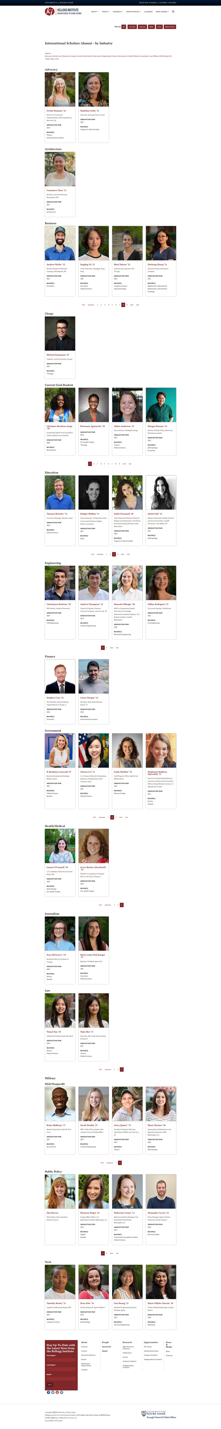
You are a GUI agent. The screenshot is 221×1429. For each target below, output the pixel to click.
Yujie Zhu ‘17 (86, 1031)
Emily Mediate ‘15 (123, 771)
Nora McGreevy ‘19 (56, 954)
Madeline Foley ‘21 (89, 110)
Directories (106, 1347)
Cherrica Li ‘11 (87, 771)
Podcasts (169, 1355)
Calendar (148, 12)
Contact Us (73, 1418)
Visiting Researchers (151, 1351)
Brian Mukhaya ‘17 (56, 1125)
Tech (57, 59)
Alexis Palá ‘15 (155, 513)
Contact (84, 1351)
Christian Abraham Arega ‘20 (59, 427)
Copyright (48, 1412)
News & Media (161, 12)
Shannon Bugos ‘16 (89, 1212)
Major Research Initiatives (128, 1348)
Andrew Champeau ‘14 (91, 604)
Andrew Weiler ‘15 (56, 264)
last (137, 305)
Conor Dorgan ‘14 (89, 697)
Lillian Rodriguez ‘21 (158, 604)
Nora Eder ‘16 (87, 1303)
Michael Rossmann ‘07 (58, 354)
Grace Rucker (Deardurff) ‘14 (93, 868)
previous (91, 305)
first (83, 305)
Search (173, 12)
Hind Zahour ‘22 (122, 264)
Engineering (106, 56)
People (105, 12)
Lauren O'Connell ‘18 (57, 867)
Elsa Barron (52, 1212)
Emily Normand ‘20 (123, 513)
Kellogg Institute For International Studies (60, 1415)
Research (117, 12)
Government (122, 56)
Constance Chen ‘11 (56, 190)
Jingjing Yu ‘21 (87, 264)
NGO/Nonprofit (165, 56)
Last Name (51, 1365)
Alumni (105, 1351)
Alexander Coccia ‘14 (158, 1212)
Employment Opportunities (86, 1364)
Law (150, 56)
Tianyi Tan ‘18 (54, 1031)
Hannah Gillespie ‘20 (124, 604)
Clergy (73, 56)
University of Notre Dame (66, 1412)
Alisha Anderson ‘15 (124, 426)
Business (66, 56)
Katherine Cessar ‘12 (124, 1212)
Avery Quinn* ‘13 (122, 1125)
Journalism (144, 56)
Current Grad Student (84, 56)
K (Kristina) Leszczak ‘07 (59, 771)
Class (159, 27)
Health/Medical (134, 56)
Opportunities (133, 12)
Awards (83, 1359)
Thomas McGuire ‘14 (57, 513)
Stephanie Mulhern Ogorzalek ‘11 (157, 772)
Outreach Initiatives (88, 1355)
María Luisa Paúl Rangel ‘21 (92, 955)
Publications (127, 1353)
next (132, 305)
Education (97, 56)
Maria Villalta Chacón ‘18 (160, 1303)
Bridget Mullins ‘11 (89, 513)
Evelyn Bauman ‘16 (56, 110)
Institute (84, 1347)
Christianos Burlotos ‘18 (59, 604)
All (124, 27)
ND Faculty (148, 1347)
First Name (51, 1355)
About (94, 12)
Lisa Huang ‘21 (121, 1303)
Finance (114, 56)
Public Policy (49, 59)
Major (151, 27)
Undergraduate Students (128, 1366)
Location (132, 27)
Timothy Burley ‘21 (56, 1303)
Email (49, 1374)
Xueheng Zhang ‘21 (157, 264)
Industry (142, 27)
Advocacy (48, 56)
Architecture (57, 56)
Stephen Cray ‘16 (55, 697)
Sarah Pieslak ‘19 (88, 1125)
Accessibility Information (54, 1421)
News (168, 1351)
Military (156, 56)
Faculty (125, 1357)
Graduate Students (130, 1361)
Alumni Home (170, 27)
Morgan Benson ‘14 (157, 426)
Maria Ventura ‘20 (157, 1125)
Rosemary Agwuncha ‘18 (92, 426)
